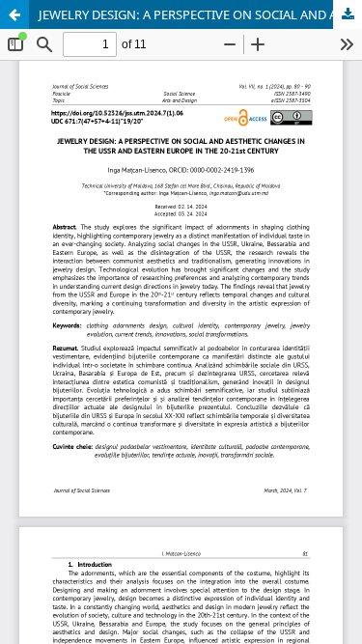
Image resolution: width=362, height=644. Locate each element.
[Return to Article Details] (14, 14)
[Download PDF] (347, 14)
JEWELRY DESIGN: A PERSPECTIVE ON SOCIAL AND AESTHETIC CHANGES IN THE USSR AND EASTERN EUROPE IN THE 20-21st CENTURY (200, 14)
